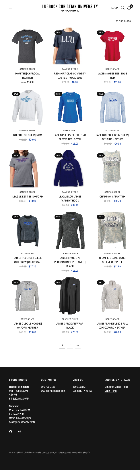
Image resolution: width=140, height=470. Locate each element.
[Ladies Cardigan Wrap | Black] (70, 295)
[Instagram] (22, 431)
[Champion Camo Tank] (112, 168)
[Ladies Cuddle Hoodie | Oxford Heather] (27, 295)
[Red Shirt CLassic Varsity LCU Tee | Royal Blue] (70, 46)
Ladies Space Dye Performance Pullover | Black (69, 262)
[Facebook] (13, 431)
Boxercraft (112, 69)
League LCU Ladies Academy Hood (70, 199)
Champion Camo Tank (112, 196)
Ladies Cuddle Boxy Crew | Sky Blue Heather (112, 137)
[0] (128, 8)
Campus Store (28, 69)
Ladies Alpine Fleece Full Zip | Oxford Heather (112, 326)
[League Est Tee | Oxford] (27, 168)
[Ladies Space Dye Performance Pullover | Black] (70, 230)
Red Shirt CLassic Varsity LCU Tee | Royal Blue (70, 76)
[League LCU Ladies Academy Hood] (70, 168)
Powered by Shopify (81, 452)
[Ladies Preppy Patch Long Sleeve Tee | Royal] (70, 107)
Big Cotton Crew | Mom (27, 135)
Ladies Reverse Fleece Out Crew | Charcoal (27, 260)
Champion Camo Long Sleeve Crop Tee (112, 260)
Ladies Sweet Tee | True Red (112, 76)
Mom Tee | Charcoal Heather (27, 76)
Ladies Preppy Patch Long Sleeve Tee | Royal (70, 137)
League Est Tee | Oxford (27, 196)
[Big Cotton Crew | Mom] (27, 107)
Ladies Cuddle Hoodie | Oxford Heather (27, 326)
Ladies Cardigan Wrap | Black (70, 326)
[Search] (123, 8)
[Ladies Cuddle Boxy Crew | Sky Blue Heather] (112, 107)
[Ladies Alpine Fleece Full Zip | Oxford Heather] (112, 295)
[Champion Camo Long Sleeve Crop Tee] (112, 230)
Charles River (70, 253)
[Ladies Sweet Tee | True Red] (112, 46)
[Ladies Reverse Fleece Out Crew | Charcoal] (27, 230)
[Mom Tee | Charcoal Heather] (27, 46)
